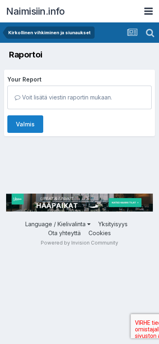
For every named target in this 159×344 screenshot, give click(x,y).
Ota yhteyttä (64, 232)
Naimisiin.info (35, 11)
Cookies (99, 232)
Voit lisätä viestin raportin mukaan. (66, 97)
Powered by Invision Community (79, 243)
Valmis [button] (25, 124)
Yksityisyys (113, 224)
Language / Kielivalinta (56, 224)
